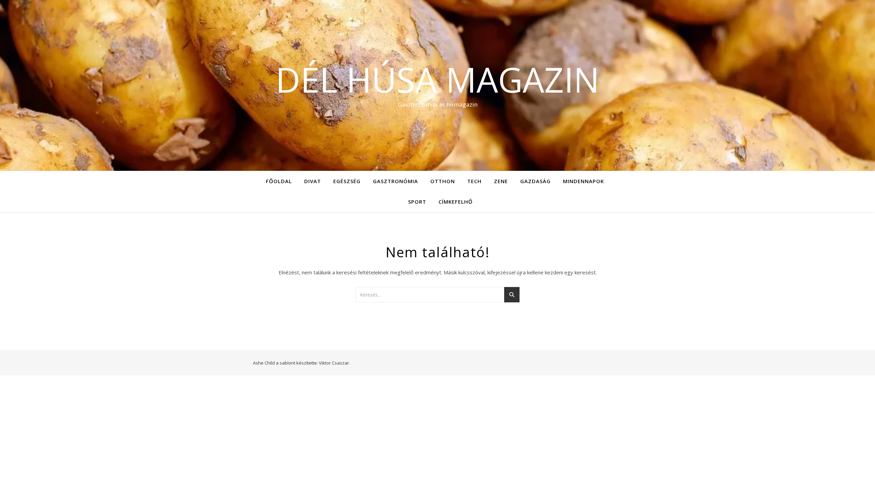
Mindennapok (583, 181)
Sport (417, 201)
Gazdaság (535, 181)
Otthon (442, 181)
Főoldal (279, 181)
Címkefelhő (456, 201)
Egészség (347, 181)
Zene (501, 181)
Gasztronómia (395, 181)
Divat (312, 181)
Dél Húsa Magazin (437, 79)
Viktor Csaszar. (334, 363)
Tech (474, 181)
